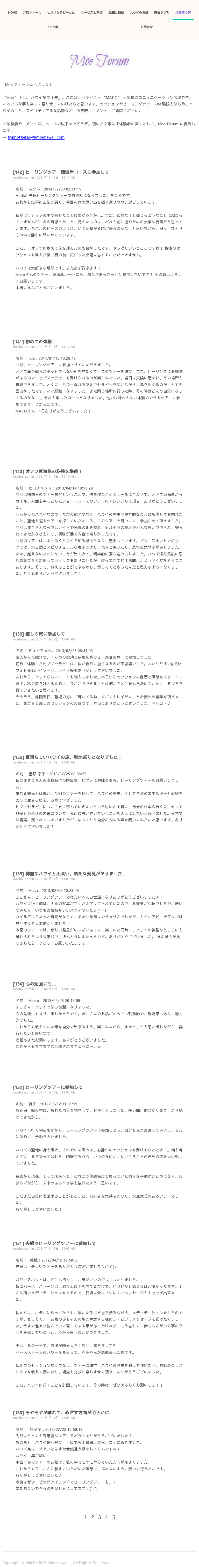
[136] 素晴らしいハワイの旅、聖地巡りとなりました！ (67, 757)
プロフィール (32, 12)
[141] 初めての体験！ (34, 341)
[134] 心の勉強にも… (34, 984)
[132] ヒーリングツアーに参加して (48, 1087)
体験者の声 (183, 12)
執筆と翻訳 (116, 12)
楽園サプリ (162, 12)
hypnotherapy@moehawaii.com (36, 137)
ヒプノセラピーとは (61, 12)
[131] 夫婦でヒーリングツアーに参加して (54, 1243)
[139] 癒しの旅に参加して (39, 634)
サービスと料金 (92, 12)
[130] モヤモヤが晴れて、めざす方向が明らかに (61, 1412)
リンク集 (52, 27)
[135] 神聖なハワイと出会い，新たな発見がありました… (70, 873)
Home (12, 12)
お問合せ (146, 27)
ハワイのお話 (139, 12)
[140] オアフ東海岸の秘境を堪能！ (48, 471)
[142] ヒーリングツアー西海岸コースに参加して (61, 172)
